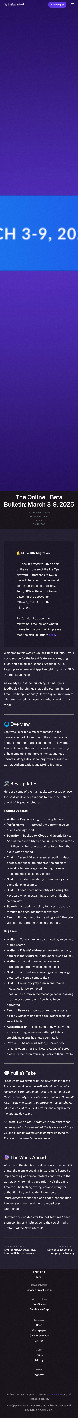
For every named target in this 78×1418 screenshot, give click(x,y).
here (52, 635)
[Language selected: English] (35, 1411)
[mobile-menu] (72, 5)
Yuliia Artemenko (39, 513)
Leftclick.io (53, 1394)
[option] (2, 1406)
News (39, 520)
